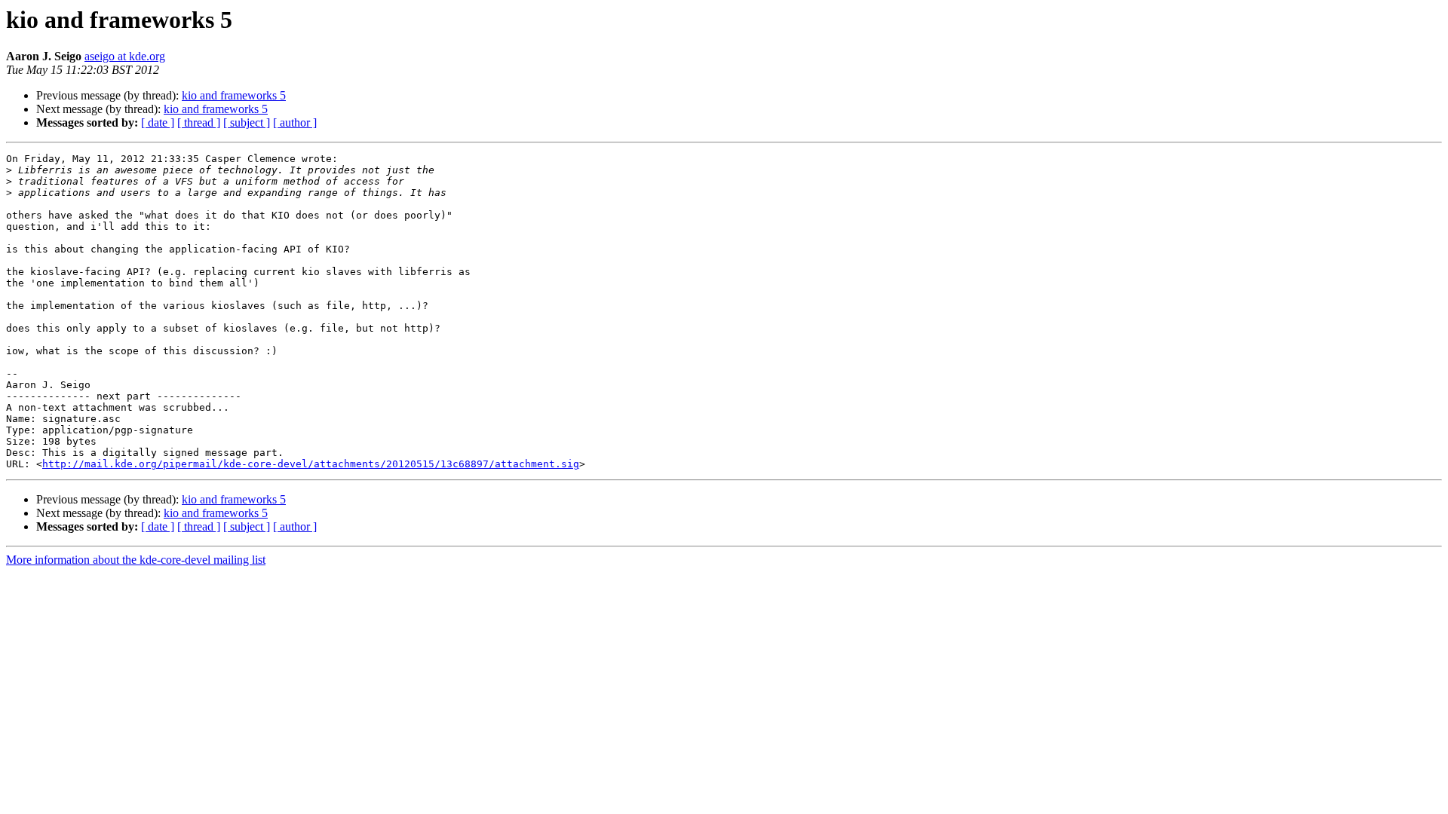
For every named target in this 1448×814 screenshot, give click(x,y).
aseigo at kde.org (124, 56)
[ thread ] (198, 122)
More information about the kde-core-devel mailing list (135, 559)
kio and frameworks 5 (234, 95)
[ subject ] (246, 122)
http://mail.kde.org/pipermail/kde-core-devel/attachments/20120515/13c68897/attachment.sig (310, 464)
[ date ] (157, 122)
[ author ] (295, 122)
